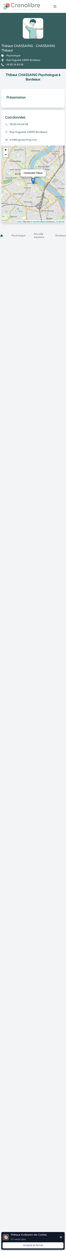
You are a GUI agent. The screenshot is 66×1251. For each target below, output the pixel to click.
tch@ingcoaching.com (23, 139)
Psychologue (18, 235)
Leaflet (19, 221)
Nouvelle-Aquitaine (39, 236)
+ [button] (6, 150)
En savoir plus (18, 1239)
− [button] (6, 155)
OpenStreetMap (39, 221)
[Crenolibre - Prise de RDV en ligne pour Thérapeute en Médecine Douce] (22, 6)
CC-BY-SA (60, 221)
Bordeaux (60, 235)
